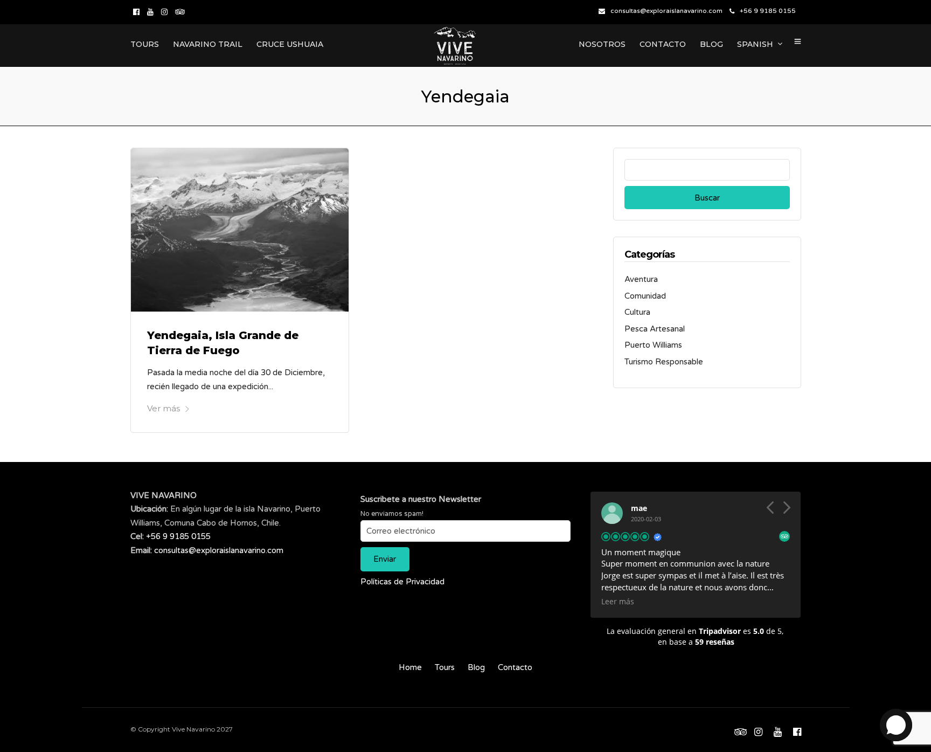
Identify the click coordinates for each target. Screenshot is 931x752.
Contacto (515, 667)
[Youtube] (150, 12)
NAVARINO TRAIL (207, 44)
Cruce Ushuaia (289, 44)
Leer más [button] (617, 601)
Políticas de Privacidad (402, 582)
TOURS (144, 44)
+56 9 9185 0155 (768, 11)
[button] (786, 510)
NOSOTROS (602, 44)
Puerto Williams (653, 345)
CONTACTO (663, 44)
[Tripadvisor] (180, 12)
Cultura (637, 312)
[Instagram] (164, 12)
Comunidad (645, 296)
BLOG (711, 44)
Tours (445, 667)
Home (410, 667)
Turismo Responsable (663, 362)
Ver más (163, 408)
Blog (476, 667)
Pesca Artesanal (654, 329)
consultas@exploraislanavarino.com (666, 11)
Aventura (641, 279)
